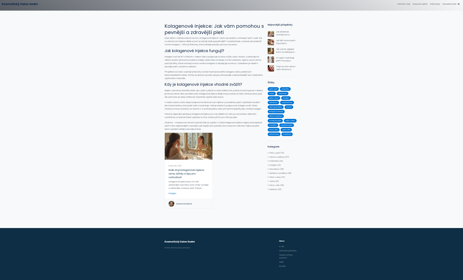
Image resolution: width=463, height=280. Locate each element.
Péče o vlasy (277, 177)
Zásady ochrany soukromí (286, 256)
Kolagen (172, 193)
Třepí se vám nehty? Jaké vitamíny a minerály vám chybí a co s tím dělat (286, 68)
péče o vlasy (274, 98)
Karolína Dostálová (184, 204)
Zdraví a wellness (279, 157)
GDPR (281, 262)
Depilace (275, 189)
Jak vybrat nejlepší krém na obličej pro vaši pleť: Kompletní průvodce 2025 (285, 51)
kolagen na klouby (276, 111)
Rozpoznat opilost (420, 4)
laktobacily (283, 93)
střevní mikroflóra (275, 116)
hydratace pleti (286, 125)
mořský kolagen (275, 121)
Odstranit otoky (403, 4)
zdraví (271, 93)
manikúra (273, 125)
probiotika (285, 89)
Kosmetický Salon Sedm (20, 4)
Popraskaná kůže (449, 4)
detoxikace (273, 102)
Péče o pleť (276, 153)
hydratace (287, 134)
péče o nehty (290, 121)
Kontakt (282, 266)
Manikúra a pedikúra (280, 173)
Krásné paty (435, 4)
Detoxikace (276, 169)
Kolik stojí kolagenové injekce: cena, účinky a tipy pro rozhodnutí (186, 173)
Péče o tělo (276, 185)
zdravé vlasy (274, 134)
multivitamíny (287, 102)
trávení (289, 107)
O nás (281, 246)
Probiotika (276, 161)
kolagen (286, 98)
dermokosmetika (275, 107)
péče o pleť (273, 89)
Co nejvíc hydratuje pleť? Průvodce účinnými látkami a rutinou (285, 59)
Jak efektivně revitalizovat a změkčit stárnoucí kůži (284, 33)
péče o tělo (286, 130)
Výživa (274, 181)
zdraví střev (273, 130)
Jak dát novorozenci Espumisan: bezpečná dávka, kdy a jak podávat (285, 42)
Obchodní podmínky (287, 250)
